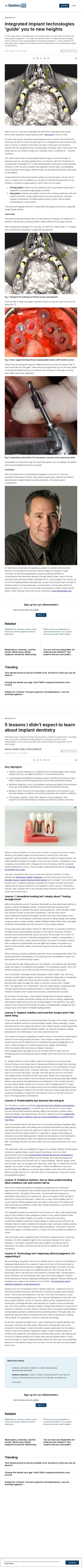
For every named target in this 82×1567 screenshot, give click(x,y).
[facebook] (34, 58)
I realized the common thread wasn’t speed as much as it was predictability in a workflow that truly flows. (39, 1117)
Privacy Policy (8, 1563)
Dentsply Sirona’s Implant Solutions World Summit (26, 880)
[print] (76, 58)
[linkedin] (37, 58)
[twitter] (41, 58)
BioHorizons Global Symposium (29, 877)
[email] (48, 58)
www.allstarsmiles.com (61, 591)
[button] (6, 5)
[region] (41, 1562)
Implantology (10, 17)
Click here (48, 135)
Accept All (72, 1562)
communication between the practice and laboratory (50, 1155)
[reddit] (45, 58)
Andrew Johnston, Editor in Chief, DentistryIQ (23, 749)
